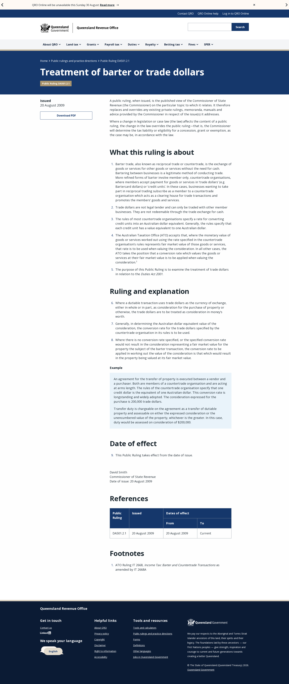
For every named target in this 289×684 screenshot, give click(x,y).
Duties (132, 44)
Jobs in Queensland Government (150, 657)
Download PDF (66, 115)
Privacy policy (101, 633)
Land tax (72, 44)
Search (240, 27)
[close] (254, 5)
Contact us (46, 627)
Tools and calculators (144, 627)
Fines (191, 44)
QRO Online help (208, 13)
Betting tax (172, 44)
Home (44, 61)
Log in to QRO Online (235, 13)
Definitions (139, 645)
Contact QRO (186, 13)
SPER (207, 44)
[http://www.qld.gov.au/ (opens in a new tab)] (218, 623)
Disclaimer (100, 645)
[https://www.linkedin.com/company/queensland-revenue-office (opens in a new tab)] (45, 633)
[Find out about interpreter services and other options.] (63, 650)
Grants (91, 44)
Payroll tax (112, 44)
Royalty (150, 44)
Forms (136, 639)
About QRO (50, 44)
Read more (107, 5)
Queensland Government (200, 669)
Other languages (142, 651)
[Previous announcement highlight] (2, 5)
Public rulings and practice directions (74, 61)
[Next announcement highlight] (286, 5)
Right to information (105, 651)
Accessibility (100, 657)
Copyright (99, 639)
